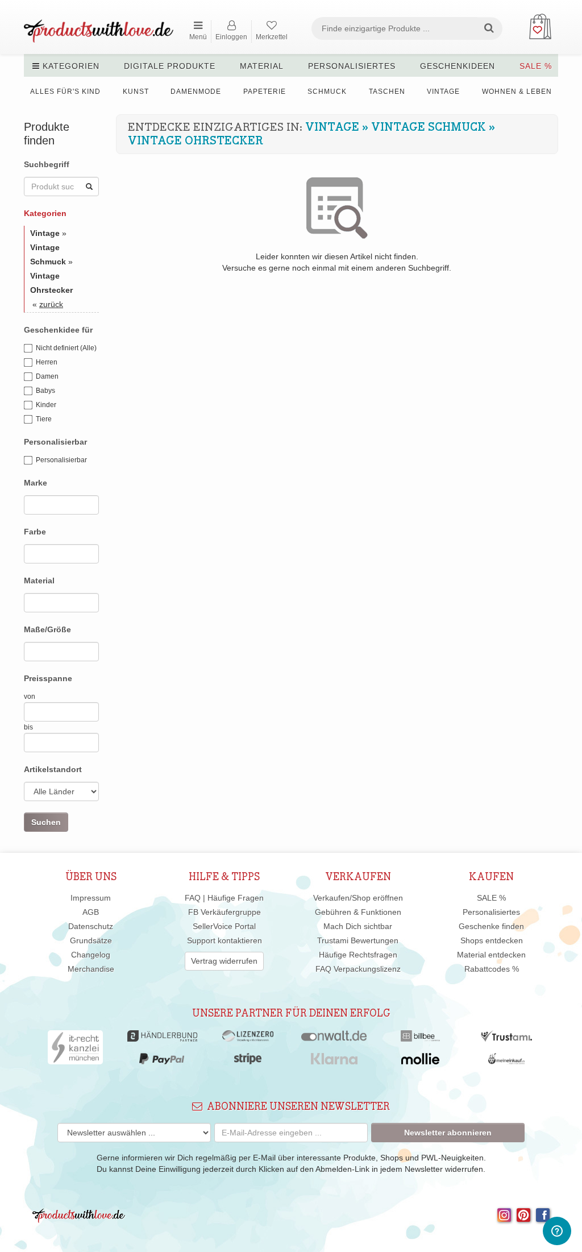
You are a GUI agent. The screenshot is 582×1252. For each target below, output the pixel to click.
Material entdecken (491, 954)
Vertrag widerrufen (224, 960)
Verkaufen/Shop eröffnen (358, 897)
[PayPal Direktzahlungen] (161, 1061)
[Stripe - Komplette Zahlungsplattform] (247, 1061)
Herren (46, 362)
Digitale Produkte (169, 66)
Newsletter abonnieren (448, 1132)
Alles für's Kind (65, 92)
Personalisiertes (352, 66)
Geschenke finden (491, 926)
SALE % (535, 66)
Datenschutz (90, 926)
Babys (45, 391)
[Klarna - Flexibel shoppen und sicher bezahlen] (334, 1061)
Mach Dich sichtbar (357, 926)
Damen (47, 376)
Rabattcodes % (491, 968)
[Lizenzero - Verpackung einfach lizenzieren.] (247, 1038)
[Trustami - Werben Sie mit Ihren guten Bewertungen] (506, 1038)
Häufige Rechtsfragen (358, 954)
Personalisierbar (61, 460)
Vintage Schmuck (428, 127)
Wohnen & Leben (517, 92)
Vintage (443, 92)
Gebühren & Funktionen (358, 912)
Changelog (90, 954)
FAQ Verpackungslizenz (358, 968)
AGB (90, 912)
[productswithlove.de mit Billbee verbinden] (420, 1038)
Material (262, 66)
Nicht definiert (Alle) (66, 348)
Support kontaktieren (224, 940)
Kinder (46, 405)
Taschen (387, 92)
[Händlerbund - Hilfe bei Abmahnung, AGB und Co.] (162, 1038)
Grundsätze (91, 940)
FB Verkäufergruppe (224, 912)
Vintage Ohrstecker (195, 141)
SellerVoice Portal (224, 926)
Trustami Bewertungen (357, 940)
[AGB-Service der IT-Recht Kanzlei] (75, 1050)
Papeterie (264, 92)
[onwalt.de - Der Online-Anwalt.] (334, 1038)
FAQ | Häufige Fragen (224, 897)
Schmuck (327, 92)
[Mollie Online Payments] (420, 1061)
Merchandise (91, 968)
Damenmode (196, 92)
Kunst (136, 92)
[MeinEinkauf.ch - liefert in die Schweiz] (506, 1061)
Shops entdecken (491, 940)
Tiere (44, 419)
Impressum (90, 897)
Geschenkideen (457, 66)
